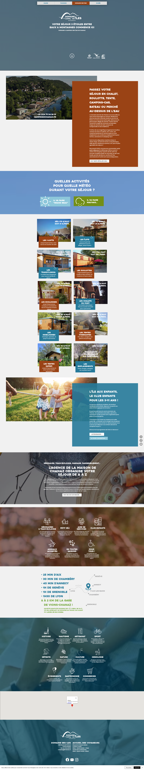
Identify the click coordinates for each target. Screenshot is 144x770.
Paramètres (128, 767)
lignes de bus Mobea (55, 612)
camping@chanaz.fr (45, 117)
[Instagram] (141, 436)
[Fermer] (142, 767)
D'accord (137, 767)
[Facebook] (141, 440)
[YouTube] (141, 444)
